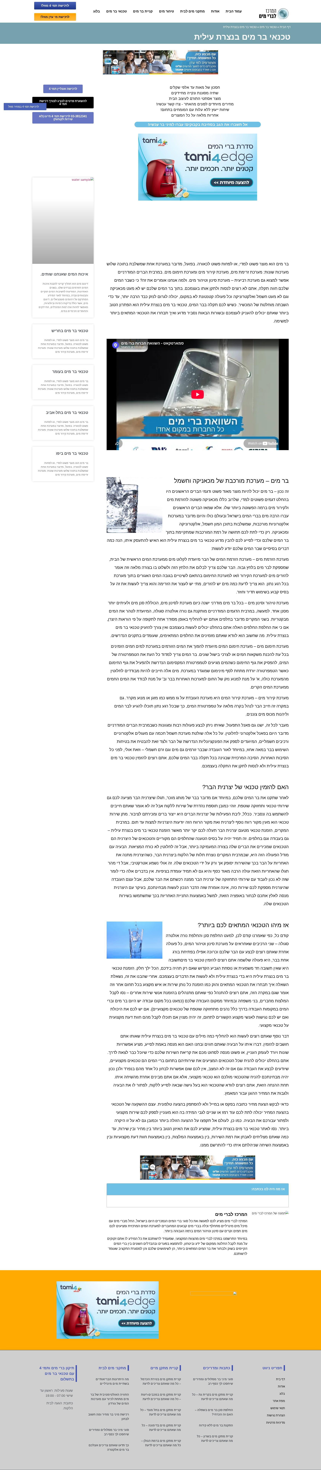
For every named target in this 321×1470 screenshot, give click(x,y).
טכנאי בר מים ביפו (72, 453)
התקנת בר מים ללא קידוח (216, 1425)
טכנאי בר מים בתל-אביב (67, 412)
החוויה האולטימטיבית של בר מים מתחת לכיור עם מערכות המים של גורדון (109, 1399)
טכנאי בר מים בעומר (70, 371)
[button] (112, 1189)
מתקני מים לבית (192, 11)
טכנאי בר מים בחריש (69, 331)
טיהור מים (166, 11)
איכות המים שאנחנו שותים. (64, 274)
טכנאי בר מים (116, 11)
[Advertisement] (198, 230)
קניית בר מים (143, 11)
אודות (215, 11)
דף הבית (285, 27)
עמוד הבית (234, 11)
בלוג (96, 11)
